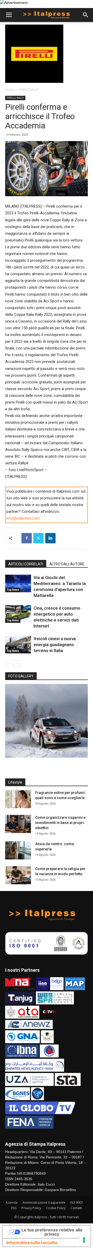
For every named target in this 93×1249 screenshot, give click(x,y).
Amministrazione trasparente (43, 1202)
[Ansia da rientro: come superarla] (18, 850)
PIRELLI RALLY (28, 89)
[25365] (46, 721)
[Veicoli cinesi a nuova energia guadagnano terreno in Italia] (18, 645)
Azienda (12, 1202)
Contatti (76, 1208)
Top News (13, 589)
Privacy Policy (31, 1208)
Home (9, 89)
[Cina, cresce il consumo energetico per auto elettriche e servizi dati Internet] (18, 614)
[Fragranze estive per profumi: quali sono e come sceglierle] (18, 799)
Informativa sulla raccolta (31, 1242)
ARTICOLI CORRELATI (25, 564)
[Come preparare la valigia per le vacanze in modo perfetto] (18, 875)
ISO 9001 (76, 1202)
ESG (14, 1208)
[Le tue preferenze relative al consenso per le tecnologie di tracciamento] (84, 1240)
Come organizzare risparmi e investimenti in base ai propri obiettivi (60, 822)
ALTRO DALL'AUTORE (66, 564)
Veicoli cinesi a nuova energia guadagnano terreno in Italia (55, 644)
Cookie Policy (56, 1208)
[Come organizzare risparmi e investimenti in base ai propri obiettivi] (18, 824)
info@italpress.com (23, 518)
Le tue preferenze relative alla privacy (51, 1232)
